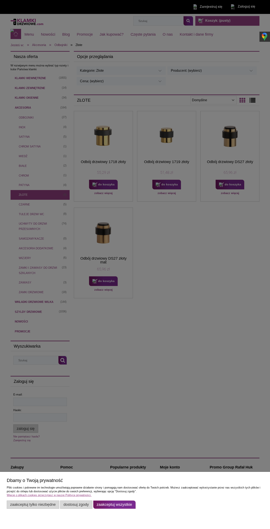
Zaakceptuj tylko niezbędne (33, 504)
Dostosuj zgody (76, 504)
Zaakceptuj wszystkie (114, 504)
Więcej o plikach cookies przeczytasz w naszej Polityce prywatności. (49, 495)
